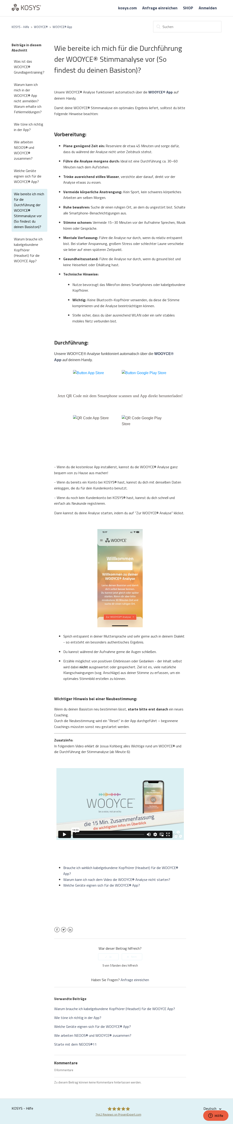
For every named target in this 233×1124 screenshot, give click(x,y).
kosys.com (127, 8)
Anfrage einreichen (159, 8)
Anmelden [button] (208, 8)
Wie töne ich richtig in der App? (28, 126)
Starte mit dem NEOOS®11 (75, 1044)
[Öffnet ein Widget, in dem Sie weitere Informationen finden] (215, 1116)
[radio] (108, 956)
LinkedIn (70, 932)
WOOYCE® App (62, 27)
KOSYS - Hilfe (20, 27)
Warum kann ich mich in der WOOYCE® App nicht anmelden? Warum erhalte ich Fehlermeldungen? (28, 98)
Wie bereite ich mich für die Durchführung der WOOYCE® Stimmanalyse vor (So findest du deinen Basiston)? (29, 210)
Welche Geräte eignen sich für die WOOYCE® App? (27, 176)
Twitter (63, 932)
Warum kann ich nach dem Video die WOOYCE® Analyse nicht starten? (116, 879)
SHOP (188, 8)
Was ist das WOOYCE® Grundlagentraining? (29, 67)
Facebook (57, 932)
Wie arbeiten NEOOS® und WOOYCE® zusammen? (24, 150)
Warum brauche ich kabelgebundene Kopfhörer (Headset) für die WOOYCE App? (28, 250)
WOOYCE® (41, 27)
